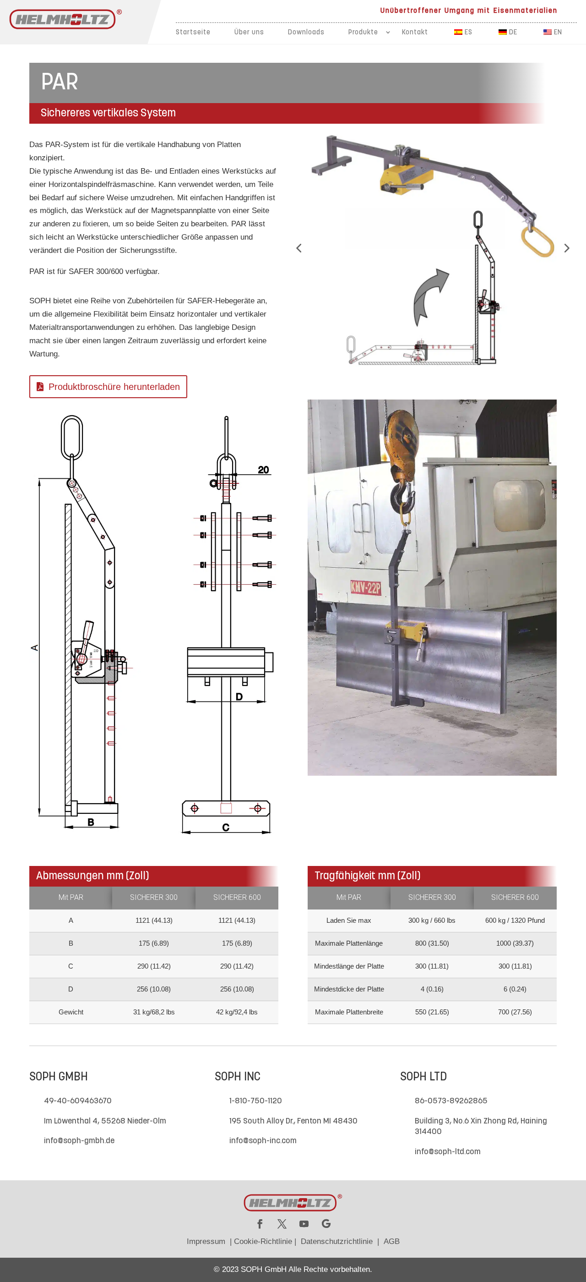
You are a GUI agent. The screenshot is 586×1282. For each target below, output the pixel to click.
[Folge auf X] (282, 1224)
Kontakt (415, 32)
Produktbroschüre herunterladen (114, 387)
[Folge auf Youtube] (304, 1224)
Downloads (306, 32)
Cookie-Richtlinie (263, 1241)
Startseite (193, 32)
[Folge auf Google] (326, 1224)
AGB (392, 1241)
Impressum (206, 1241)
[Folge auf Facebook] (260, 1224)
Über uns (249, 32)
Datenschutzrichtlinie (337, 1241)
